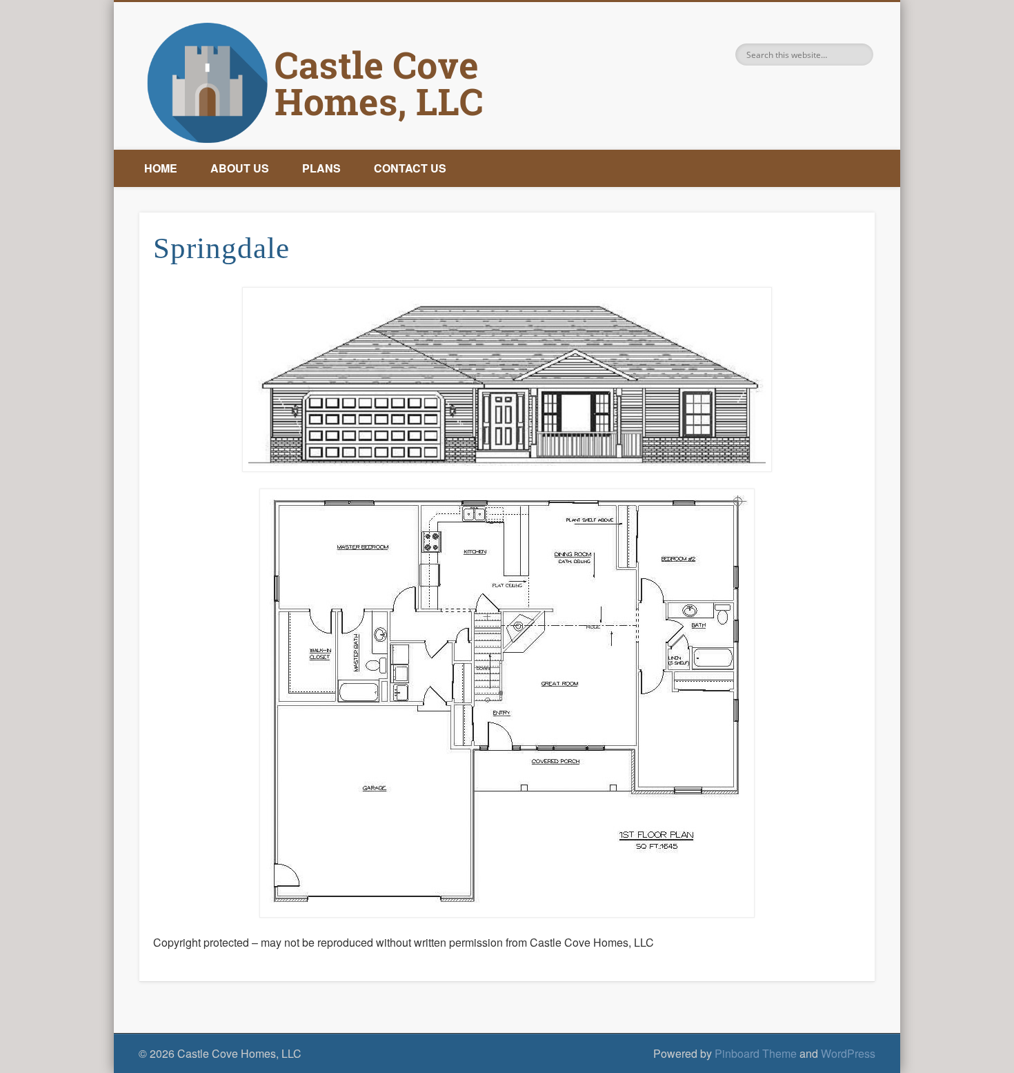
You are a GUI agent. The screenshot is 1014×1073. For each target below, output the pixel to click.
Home (160, 168)
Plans (321, 168)
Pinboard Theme (756, 1053)
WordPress (848, 1053)
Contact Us (410, 168)
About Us (239, 168)
